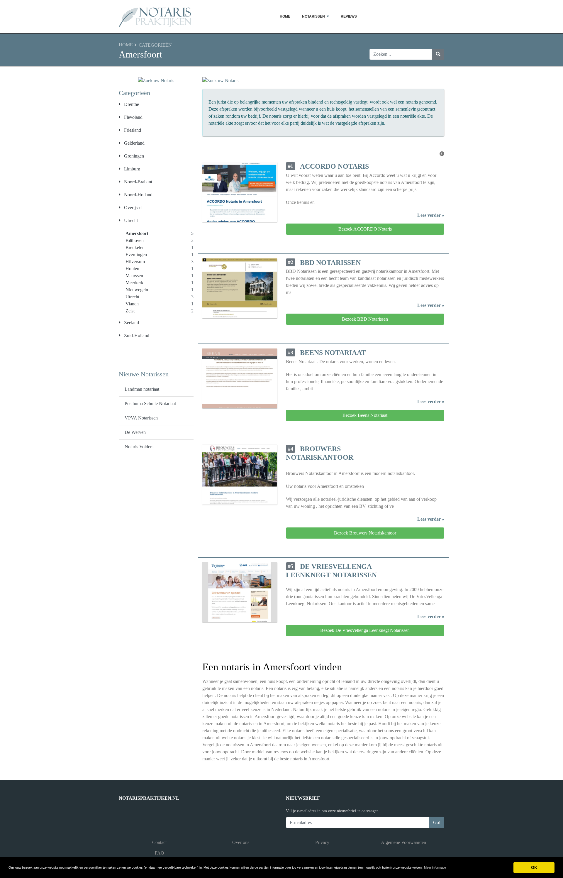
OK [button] (534, 867)
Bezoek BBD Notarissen (365, 319)
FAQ (159, 852)
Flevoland (133, 117)
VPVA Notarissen (141, 417)
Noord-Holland (137, 194)
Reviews (349, 16)
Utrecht (130, 220)
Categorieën (155, 45)
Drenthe (131, 104)
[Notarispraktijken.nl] (155, 16)
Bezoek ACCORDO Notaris (365, 228)
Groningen (133, 155)
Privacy (322, 842)
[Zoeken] (438, 54)
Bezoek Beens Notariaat (364, 415)
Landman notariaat (142, 389)
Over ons (240, 842)
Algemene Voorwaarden (403, 842)
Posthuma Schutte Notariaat (150, 403)
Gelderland (134, 143)
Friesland (132, 130)
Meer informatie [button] (435, 867)
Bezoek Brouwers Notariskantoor (365, 532)
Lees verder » (430, 215)
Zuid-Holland (136, 335)
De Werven (135, 432)
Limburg (131, 168)
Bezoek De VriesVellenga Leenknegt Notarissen (365, 630)
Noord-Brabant (137, 181)
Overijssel (133, 207)
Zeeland (131, 322)
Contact (159, 842)
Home (285, 16)
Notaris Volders (139, 446)
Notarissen (313, 16)
